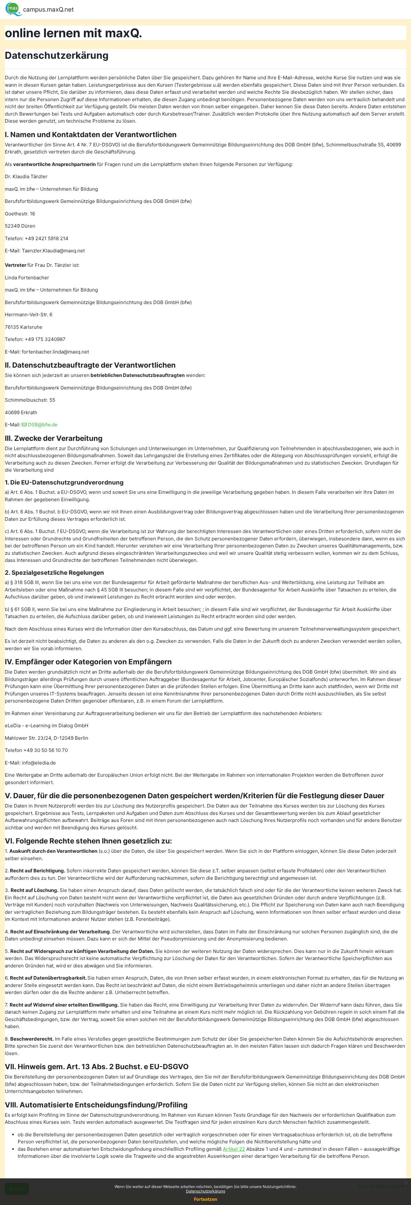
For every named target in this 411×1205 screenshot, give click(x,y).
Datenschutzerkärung (205, 1191)
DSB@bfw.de (42, 425)
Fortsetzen (205, 1199)
